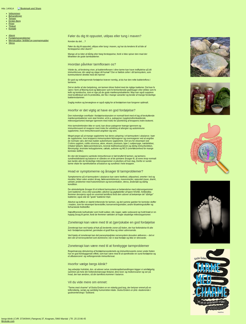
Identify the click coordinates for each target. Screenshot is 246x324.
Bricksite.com (7, 321)
